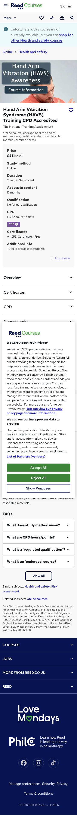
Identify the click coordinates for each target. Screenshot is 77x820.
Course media (16, 321)
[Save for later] (71, 110)
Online (8, 52)
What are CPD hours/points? (31, 537)
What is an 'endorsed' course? (31, 561)
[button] (16, 224)
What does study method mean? (33, 525)
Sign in (65, 6)
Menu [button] (7, 18)
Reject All (38, 478)
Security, (49, 783)
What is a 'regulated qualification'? (36, 549)
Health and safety (32, 52)
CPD (8, 306)
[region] (38, 410)
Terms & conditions (38, 793)
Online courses (37, 599)
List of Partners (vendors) (26, 456)
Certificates (14, 292)
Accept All (38, 467)
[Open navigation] (5, 6)
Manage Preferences (24, 783)
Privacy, (62, 783)
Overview (12, 277)
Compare (62, 258)
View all (39, 576)
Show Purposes (38, 488)
